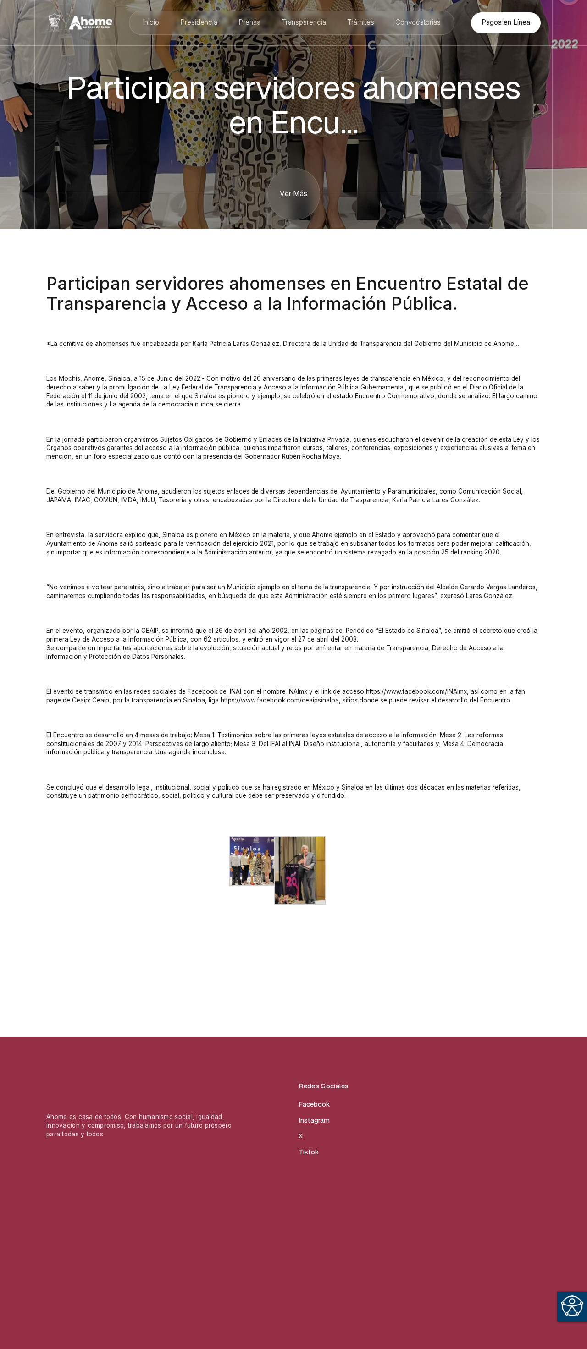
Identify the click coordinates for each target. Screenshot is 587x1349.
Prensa (249, 22)
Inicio (151, 22)
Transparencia (304, 22)
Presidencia (198, 22)
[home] (79, 22)
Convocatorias (418, 22)
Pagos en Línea (506, 22)
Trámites (360, 22)
